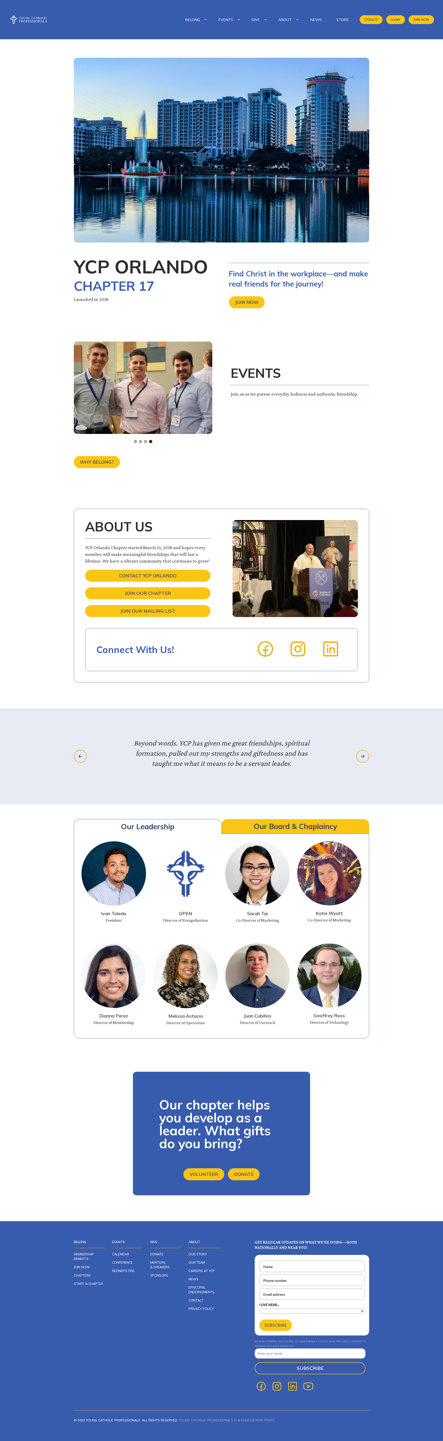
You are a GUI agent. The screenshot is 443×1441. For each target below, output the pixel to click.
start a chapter (88, 1284)
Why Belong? (97, 462)
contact (196, 1300)
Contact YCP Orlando (148, 575)
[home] (32, 19)
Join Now (421, 19)
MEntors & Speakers (160, 1264)
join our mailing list (147, 611)
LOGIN (395, 19)
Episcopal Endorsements (201, 1289)
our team (197, 1262)
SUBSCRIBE (275, 1325)
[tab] (148, 826)
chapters (82, 1275)
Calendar (120, 1254)
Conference (122, 1262)
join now (82, 1267)
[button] (194, 19)
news (193, 1279)
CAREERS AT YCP (202, 1271)
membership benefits (84, 1256)
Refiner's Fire (123, 1271)
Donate (371, 19)
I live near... (269, 1305)
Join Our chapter (148, 593)
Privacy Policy (201, 1309)
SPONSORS (159, 1275)
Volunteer (203, 1174)
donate (156, 1254)
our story (198, 1254)
